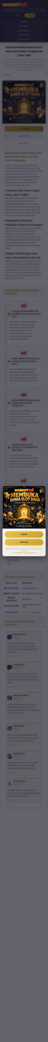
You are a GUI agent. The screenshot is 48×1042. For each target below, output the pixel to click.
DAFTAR (24, 542)
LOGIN (24, 534)
